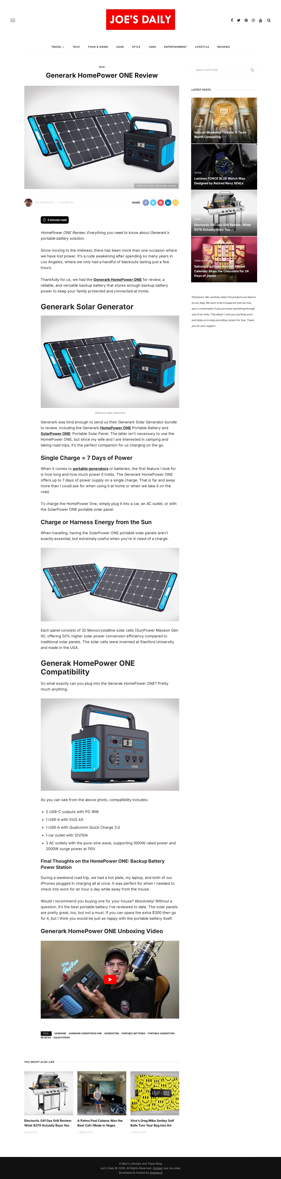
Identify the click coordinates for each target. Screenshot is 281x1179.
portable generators (90, 468)
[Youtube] (260, 20)
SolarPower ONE (55, 433)
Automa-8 (156, 1172)
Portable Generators (161, 1033)
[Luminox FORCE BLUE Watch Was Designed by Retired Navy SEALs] (224, 166)
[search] (269, 20)
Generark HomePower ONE (117, 279)
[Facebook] (232, 20)
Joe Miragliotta (45, 202)
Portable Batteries (133, 1033)
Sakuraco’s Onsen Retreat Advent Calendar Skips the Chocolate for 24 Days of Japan (221, 271)
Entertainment (175, 47)
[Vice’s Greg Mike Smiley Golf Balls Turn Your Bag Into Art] (154, 1093)
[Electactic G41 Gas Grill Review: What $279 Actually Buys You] (48, 1093)
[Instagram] (253, 20)
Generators (111, 1033)
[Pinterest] (246, 20)
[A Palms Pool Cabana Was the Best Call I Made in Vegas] (101, 1093)
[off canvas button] (12, 20)
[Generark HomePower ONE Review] (101, 137)
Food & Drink (98, 47)
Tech (76, 47)
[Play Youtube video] (110, 980)
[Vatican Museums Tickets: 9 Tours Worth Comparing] (224, 120)
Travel (56, 47)
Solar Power (61, 1037)
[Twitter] (239, 20)
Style (136, 47)
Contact (158, 1168)
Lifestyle (202, 47)
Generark (60, 1033)
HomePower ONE (115, 428)
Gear (120, 47)
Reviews (223, 47)
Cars (152, 47)
